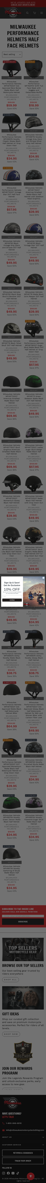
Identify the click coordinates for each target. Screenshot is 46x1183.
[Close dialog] (43, 578)
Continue (12, 600)
